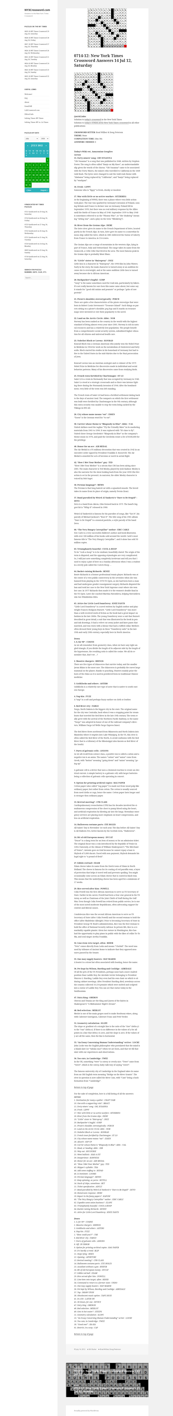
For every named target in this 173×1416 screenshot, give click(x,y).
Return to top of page (83, 1087)
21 (44, 175)
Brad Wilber (104, 1349)
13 (40, 170)
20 (40, 175)
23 (26, 180)
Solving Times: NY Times (34, 118)
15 (47, 170)
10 (30, 170)
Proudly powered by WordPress (86, 1411)
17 (30, 175)
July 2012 (37, 145)
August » (44, 190)
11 (33, 170)
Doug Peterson (115, 1349)
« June (28, 190)
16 (26, 175)
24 (30, 180)
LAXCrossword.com (32, 110)
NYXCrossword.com (37, 10)
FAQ (26, 98)
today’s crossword (92, 119)
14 (44, 170)
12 (37, 170)
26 (37, 180)
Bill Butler (93, 1349)
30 (26, 185)
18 (33, 175)
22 (47, 175)
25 (33, 180)
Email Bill (28, 106)
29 (47, 180)
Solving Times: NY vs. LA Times (36, 122)
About (27, 102)
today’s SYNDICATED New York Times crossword (106, 122)
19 (37, 175)
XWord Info (29, 114)
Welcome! (28, 94)
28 (44, 180)
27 (40, 180)
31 (30, 185)
